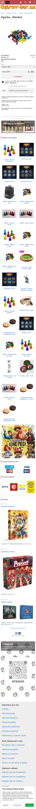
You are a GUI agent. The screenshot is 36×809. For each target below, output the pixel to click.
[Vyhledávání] (25, 2)
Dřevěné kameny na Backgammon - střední (26, 398)
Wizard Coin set (26, 159)
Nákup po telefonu (10, 754)
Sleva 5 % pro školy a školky (14, 763)
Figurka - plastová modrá (9, 398)
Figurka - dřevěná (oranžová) (9, 160)
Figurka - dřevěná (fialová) (9, 311)
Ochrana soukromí (10, 731)
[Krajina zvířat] (18, 127)
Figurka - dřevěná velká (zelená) (27, 202)
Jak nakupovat (8, 713)
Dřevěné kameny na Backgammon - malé (9, 419)
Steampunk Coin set (26, 181)
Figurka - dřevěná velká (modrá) (9, 266)
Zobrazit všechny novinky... (18, 628)
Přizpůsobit (17, 805)
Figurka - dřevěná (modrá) (9, 245)
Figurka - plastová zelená (9, 223)
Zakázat (5, 805)
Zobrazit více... (28, 544)
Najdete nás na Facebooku (14, 772)
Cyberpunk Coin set (9, 288)
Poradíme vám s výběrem (13, 745)
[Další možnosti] (34, 2)
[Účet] (20, 2)
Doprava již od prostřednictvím (19, 82)
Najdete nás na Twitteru (12, 781)
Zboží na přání (8, 758)
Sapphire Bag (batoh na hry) (9, 202)
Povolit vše (29, 805)
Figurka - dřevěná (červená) (27, 355)
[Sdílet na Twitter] (19, 633)
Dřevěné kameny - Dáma (26, 310)
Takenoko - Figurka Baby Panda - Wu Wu (26, 289)
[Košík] (30, 2)
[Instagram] (18, 670)
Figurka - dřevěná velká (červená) (9, 355)
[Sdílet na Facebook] (16, 633)
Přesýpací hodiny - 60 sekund (9, 376)
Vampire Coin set (9, 181)
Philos (33, 57)
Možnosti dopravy (10, 718)
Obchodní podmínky (11, 727)
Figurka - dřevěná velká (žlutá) (27, 245)
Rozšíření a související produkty (18, 90)
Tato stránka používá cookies (13, 789)
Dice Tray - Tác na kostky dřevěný (26, 267)
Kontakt (5, 709)
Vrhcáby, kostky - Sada (26, 376)
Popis (4, 90)
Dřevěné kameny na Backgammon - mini (9, 333)
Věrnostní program (10, 749)
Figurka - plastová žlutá (27, 223)
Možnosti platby (9, 722)
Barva (2, 64)
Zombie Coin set (26, 332)
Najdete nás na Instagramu (14, 777)
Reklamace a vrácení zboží (14, 735)
